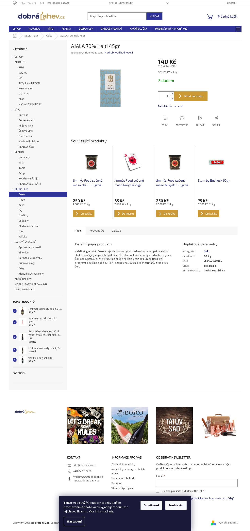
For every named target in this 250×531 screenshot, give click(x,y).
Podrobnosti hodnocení (119, 53)
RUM (21, 67)
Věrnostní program (122, 488)
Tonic (22, 168)
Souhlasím (176, 505)
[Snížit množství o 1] (172, 98)
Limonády (24, 157)
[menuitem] (17, 29)
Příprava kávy (27, 263)
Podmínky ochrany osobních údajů (128, 471)
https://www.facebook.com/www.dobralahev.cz (88, 479)
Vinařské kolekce (29, 142)
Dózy (22, 268)
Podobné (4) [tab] (97, 231)
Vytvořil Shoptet (228, 523)
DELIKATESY (21, 189)
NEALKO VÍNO (26, 147)
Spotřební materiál (30, 247)
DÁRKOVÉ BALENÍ (24, 290)
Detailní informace (168, 106)
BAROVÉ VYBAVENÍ (25, 242)
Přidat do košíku (193, 96)
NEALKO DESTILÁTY (30, 184)
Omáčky (23, 216)
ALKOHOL (20, 62)
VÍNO (17, 110)
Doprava (116, 483)
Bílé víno (23, 115)
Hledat (154, 16)
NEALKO (19, 152)
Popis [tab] (78, 231)
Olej (21, 232)
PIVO (21, 99)
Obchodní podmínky (121, 3)
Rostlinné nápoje (28, 179)
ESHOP (19, 57)
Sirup (22, 173)
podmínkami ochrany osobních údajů (212, 498)
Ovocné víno (26, 136)
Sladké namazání (28, 226)
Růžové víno (26, 126)
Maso (22, 200)
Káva (21, 205)
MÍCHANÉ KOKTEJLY (30, 104)
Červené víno (26, 120)
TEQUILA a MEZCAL (30, 83)
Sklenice (24, 253)
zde (110, 511)
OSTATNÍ (24, 94)
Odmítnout (151, 505)
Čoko (22, 194)
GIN (21, 78)
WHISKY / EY (25, 89)
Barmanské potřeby (30, 258)
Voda (22, 163)
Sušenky (24, 221)
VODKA (23, 73)
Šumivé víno (26, 131)
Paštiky (23, 237)
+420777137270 (82, 471)
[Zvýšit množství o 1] (172, 94)
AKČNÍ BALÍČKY (23, 279)
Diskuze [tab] (116, 231)
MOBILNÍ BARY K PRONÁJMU (31, 284)
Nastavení (74, 521)
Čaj (20, 210)
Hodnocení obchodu (123, 478)
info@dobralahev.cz (85, 465)
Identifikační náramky (31, 274)
